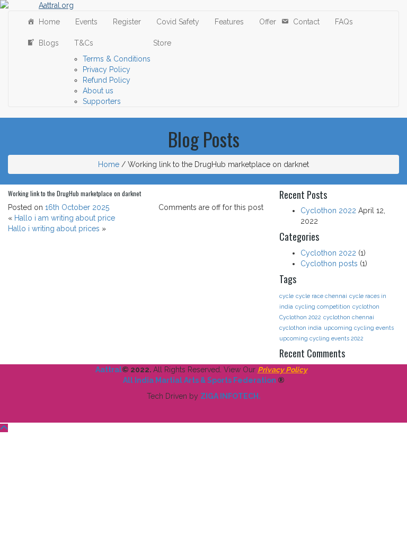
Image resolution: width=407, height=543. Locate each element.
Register (125, 21)
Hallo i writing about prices (54, 228)
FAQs (342, 21)
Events (84, 21)
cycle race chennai (321, 296)
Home (47, 21)
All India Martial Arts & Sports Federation (199, 380)
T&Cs (81, 43)
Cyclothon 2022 (328, 210)
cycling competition (322, 306)
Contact (304, 21)
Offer (265, 21)
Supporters (102, 101)
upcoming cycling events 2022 (321, 338)
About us (98, 90)
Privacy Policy (106, 69)
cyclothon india (300, 328)
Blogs (46, 43)
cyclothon (365, 306)
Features (227, 21)
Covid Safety (175, 21)
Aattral (108, 369)
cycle (286, 296)
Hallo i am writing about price (64, 218)
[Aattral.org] (52, 5)
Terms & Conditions (117, 59)
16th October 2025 (77, 207)
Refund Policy (106, 80)
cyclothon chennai (348, 317)
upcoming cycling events (359, 328)
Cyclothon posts (329, 263)
